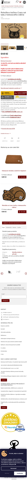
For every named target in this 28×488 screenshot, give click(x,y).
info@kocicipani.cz (7, 312)
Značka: (5, 19)
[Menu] (24, 2)
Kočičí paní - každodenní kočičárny (11, 317)
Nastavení (13, 468)
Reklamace (3, 335)
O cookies (3, 348)
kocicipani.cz (6, 319)
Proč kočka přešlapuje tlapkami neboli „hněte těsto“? (14, 376)
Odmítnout (7, 473)
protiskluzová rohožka (14, 79)
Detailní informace (5, 133)
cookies (10, 459)
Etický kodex (4, 351)
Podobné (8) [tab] (9, 227)
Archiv (4, 380)
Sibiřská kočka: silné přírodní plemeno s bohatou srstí (14, 399)
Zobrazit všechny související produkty (14, 223)
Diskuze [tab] (14, 227)
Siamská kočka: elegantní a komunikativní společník (13, 391)
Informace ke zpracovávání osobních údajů (11, 341)
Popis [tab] (3, 227)
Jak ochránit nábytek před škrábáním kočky (11, 365)
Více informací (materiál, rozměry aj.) (10, 88)
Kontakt (3, 329)
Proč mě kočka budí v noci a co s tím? (10, 368)
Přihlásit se (5, 300)
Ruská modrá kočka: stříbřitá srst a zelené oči (12, 388)
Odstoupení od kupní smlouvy (8, 338)
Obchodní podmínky (6, 332)
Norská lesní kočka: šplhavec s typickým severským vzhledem (13, 395)
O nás (2, 354)
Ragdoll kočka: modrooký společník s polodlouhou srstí (13, 403)
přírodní (14, 254)
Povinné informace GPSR (8, 128)
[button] (26, 273)
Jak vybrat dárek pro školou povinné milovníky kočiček (12, 372)
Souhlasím (20, 473)
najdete (12, 112)
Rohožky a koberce (17, 252)
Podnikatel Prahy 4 (15, 117)
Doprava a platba (5, 326)
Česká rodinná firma (15, 115)
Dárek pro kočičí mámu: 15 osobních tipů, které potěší (14, 362)
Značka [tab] (19, 227)
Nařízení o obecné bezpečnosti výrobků (10, 345)
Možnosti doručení (6, 61)
